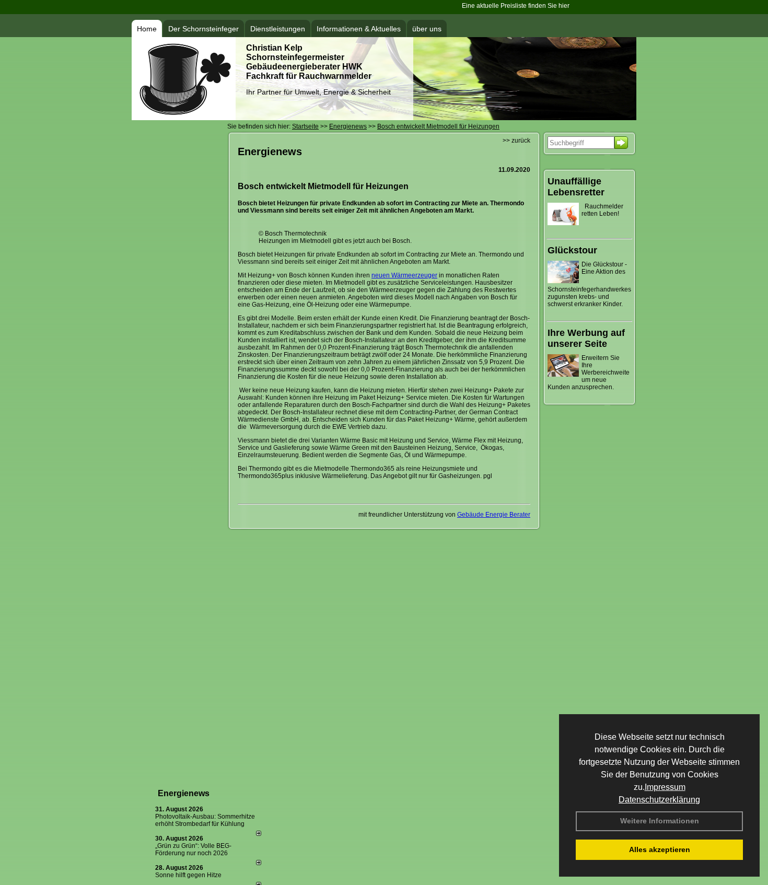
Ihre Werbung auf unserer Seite (586, 338)
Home (147, 29)
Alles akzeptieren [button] (659, 849)
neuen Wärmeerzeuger (404, 275)
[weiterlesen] (258, 833)
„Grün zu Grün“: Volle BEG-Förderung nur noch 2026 (193, 849)
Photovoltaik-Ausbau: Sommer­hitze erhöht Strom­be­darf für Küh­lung (205, 820)
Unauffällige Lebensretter (576, 186)
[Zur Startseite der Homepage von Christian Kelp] (184, 118)
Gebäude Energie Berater (493, 514)
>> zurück (516, 140)
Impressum (665, 787)
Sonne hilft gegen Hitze (188, 875)
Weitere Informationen (659, 821)
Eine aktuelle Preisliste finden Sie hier (506, 5)
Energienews (184, 793)
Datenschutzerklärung (659, 799)
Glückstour (572, 250)
